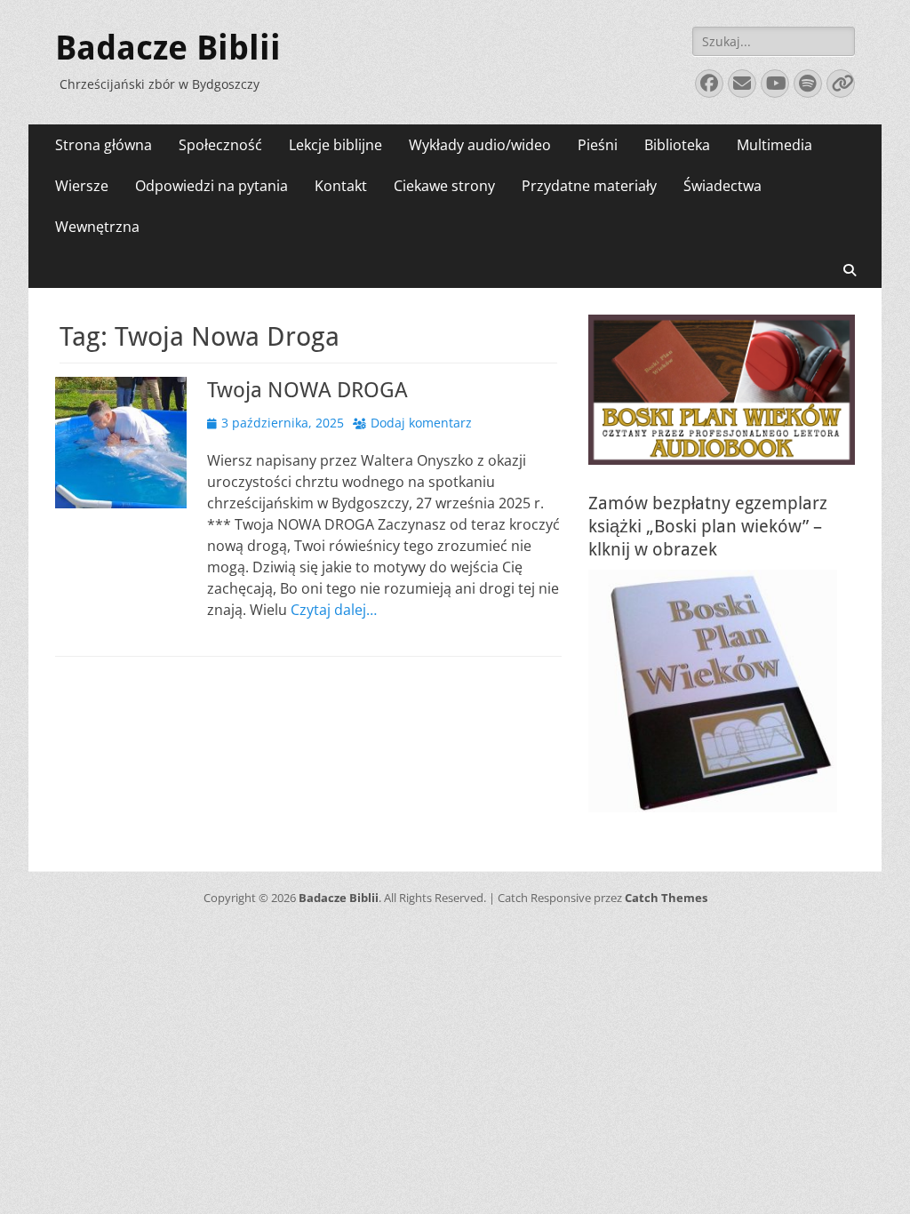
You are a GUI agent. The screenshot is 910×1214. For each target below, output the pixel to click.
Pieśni (598, 145)
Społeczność (220, 145)
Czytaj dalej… (334, 609)
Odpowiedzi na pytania (211, 186)
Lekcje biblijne (335, 145)
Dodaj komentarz (421, 422)
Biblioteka (677, 145)
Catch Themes (666, 898)
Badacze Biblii (168, 48)
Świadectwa (722, 186)
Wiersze (81, 186)
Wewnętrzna (97, 226)
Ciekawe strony (444, 186)
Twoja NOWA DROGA (307, 390)
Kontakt (341, 186)
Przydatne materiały (589, 186)
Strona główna (103, 145)
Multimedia (774, 145)
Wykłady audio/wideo (480, 145)
